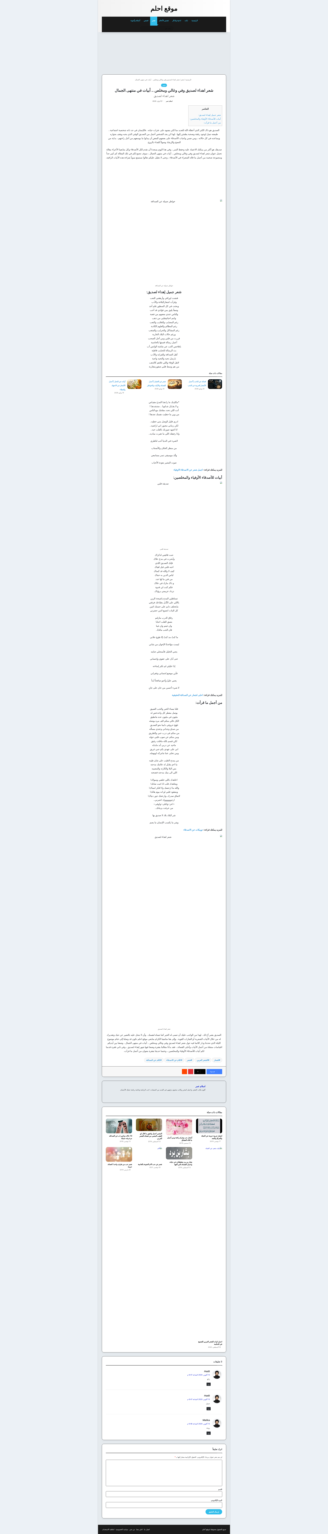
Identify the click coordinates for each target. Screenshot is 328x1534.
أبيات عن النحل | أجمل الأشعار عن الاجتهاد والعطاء (117, 385)
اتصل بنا (147, 1529)
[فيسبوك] (203, 1094)
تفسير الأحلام (164, 20)
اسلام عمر (169, 101)
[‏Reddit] (184, 1071)
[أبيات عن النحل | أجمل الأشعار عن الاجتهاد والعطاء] (134, 384)
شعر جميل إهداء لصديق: (209, 115)
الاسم (220, 1489)
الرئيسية (195, 20)
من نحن (132, 1529)
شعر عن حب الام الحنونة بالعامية (150, 1164)
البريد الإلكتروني (216, 1500)
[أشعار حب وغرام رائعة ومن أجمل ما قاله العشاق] (179, 1127)
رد (208, 1384)
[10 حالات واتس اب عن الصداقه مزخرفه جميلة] (119, 1126)
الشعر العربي (202, 1060)
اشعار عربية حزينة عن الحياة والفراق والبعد (211, 1137)
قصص (146, 20)
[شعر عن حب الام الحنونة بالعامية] (149, 1154)
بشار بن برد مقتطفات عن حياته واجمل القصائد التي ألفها (181, 1163)
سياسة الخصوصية (122, 1529)
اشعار (216, 1060)
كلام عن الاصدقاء (173, 1060)
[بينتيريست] (190, 1071)
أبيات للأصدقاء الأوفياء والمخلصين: (205, 118)
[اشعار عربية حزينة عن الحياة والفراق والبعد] (209, 1126)
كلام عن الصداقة (153, 1060)
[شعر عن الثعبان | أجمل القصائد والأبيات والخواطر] (175, 384)
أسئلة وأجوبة (135, 20)
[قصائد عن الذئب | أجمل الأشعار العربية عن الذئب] (215, 384)
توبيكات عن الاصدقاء (193, 829)
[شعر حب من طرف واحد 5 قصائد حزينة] (119, 1154)
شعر (153, 20)
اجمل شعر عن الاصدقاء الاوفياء (188, 469)
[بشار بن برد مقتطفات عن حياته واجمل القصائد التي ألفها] (179, 1153)
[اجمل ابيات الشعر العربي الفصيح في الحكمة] (209, 1243)
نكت (186, 20)
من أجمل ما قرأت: (212, 122)
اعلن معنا (139, 1529)
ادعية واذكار (176, 20)
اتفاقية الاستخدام (108, 1529)
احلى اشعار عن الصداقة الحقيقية (187, 695)
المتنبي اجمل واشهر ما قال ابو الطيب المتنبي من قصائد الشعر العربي (150, 1135)
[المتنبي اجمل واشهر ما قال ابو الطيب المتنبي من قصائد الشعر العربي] (149, 1125)
